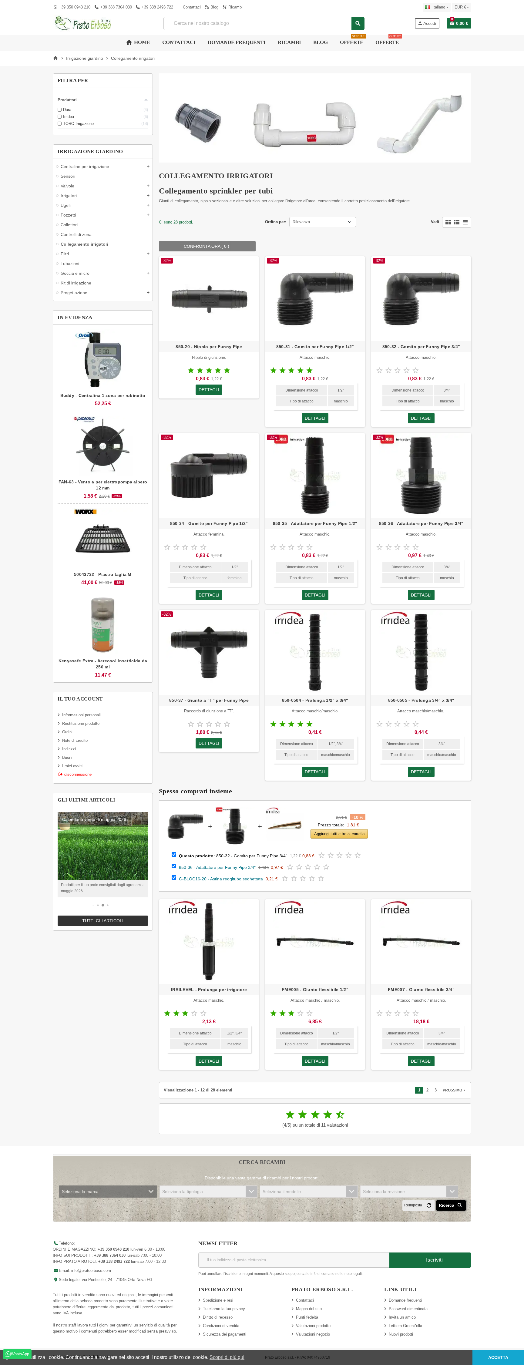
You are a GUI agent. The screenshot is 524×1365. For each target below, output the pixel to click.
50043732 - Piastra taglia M (103, 574)
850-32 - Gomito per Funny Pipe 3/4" (421, 346)
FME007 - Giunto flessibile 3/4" (421, 989)
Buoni (67, 757)
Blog (213, 7)
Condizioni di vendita (221, 1325)
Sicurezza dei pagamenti (224, 1334)
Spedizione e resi (218, 1300)
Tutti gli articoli (102, 920)
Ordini (67, 732)
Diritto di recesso (218, 1317)
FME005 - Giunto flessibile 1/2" (315, 989)
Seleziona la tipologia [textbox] (182, 1191)
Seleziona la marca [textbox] (80, 1191)
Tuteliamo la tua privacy (224, 1308)
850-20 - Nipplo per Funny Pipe (209, 346)
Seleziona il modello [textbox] (282, 1191)
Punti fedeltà (307, 1317)
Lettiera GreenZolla (405, 1325)
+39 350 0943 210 (74, 7)
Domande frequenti (405, 1300)
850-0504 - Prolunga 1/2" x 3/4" (315, 700)
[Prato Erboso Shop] (83, 23)
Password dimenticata (408, 1308)
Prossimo (454, 1090)
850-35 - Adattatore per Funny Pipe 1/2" (315, 523)
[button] (93, 905)
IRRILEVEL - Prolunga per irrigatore (209, 989)
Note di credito (75, 740)
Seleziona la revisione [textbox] (384, 1191)
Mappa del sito (309, 1308)
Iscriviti (434, 1260)
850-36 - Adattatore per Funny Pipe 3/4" (421, 523)
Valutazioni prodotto (313, 1325)
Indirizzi (69, 749)
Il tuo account (80, 699)
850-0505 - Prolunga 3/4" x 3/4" (421, 700)
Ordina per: (275, 222)
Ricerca (447, 1205)
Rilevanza (301, 222)
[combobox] (263, 23)
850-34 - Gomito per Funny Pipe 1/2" (209, 523)
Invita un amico (402, 1317)
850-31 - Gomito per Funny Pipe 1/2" (315, 346)
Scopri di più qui (227, 1357)
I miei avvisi (72, 766)
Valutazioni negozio (313, 1334)
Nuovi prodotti (401, 1334)
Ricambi (234, 7)
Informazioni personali (81, 715)
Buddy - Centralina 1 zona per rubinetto (103, 395)
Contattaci (191, 7)
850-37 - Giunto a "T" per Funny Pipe (209, 700)
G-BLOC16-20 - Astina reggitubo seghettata (221, 878)
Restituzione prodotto (80, 723)
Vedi (435, 222)
